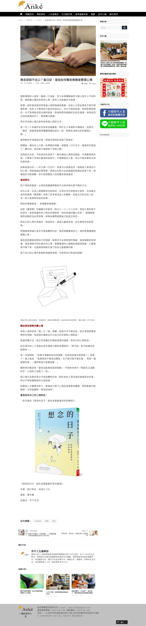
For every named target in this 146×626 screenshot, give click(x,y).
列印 (86, 83)
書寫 (54, 521)
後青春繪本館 (81, 14)
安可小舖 (102, 14)
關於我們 (114, 14)
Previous (33, 530)
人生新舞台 (53, 14)
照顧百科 (29, 14)
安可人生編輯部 (28, 83)
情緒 (46, 521)
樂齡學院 (41, 14)
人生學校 (37, 83)
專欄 (93, 14)
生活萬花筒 (67, 14)
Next (84, 530)
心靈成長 (42, 83)
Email (94, 83)
